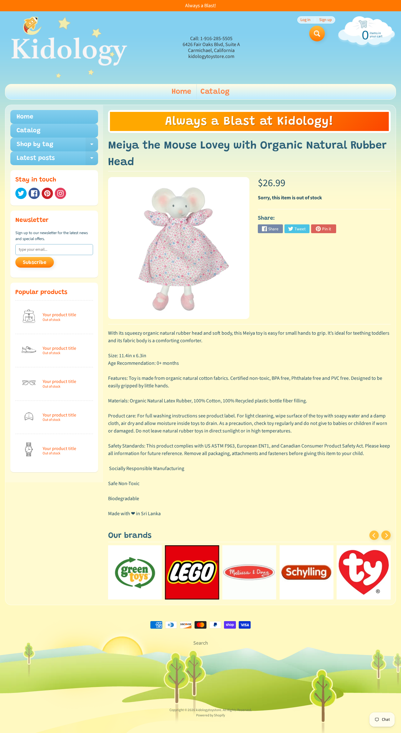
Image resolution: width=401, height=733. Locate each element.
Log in (305, 20)
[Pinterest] (47, 193)
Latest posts (57, 160)
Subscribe (34, 262)
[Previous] (374, 535)
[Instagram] (60, 193)
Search (200, 643)
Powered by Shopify (210, 715)
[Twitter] (21, 193)
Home (181, 92)
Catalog (215, 92)
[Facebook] (34, 193)
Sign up (325, 20)
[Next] (386, 535)
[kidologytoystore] (67, 47)
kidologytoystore (208, 710)
